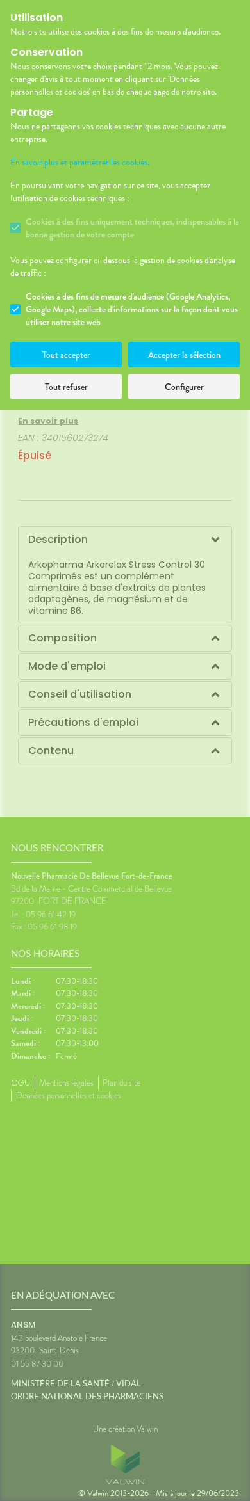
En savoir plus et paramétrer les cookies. (79, 162)
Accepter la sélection (184, 354)
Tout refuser (66, 386)
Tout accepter (66, 354)
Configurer (184, 386)
